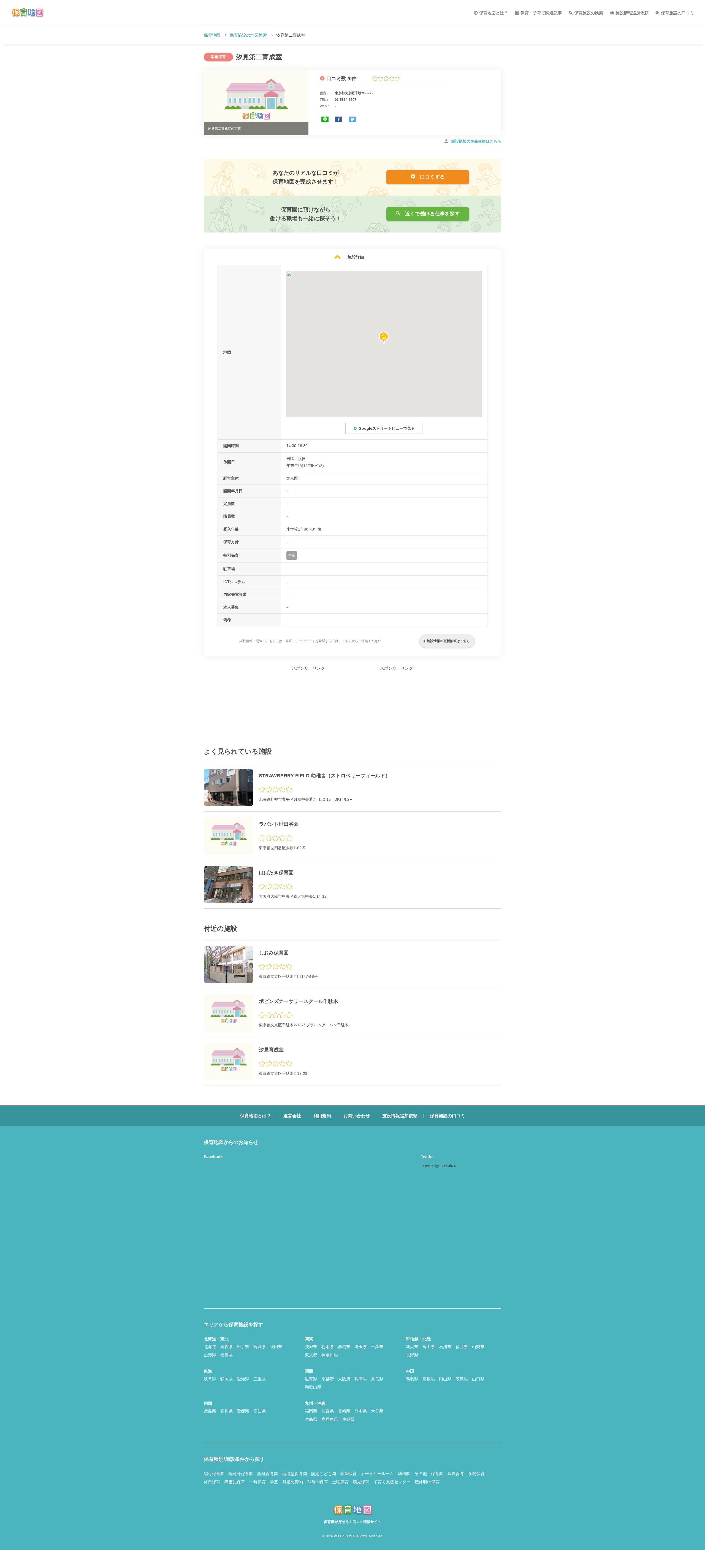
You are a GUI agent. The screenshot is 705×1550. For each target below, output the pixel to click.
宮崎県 (311, 1419)
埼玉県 (360, 1346)
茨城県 (311, 1346)
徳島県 (210, 1411)
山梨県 (478, 1346)
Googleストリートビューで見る (387, 428)
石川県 (445, 1346)
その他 (420, 1473)
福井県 (461, 1346)
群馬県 (344, 1346)
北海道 (210, 1346)
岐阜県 (210, 1378)
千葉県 (377, 1346)
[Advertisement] (308, 706)
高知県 (259, 1411)
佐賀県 (327, 1411)
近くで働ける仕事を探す (432, 214)
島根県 (428, 1378)
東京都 (311, 1354)
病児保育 (361, 1481)
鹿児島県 (329, 1419)
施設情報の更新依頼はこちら (476, 141)
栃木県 (327, 1346)
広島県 (461, 1378)
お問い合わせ (356, 1115)
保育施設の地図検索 (248, 35)
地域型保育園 (294, 1473)
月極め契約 (292, 1481)
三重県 (259, 1378)
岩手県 (243, 1346)
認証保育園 (267, 1473)
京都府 (327, 1378)
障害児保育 (234, 1481)
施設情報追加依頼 (632, 12)
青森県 (226, 1346)
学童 (274, 1481)
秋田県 (276, 1346)
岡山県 (445, 1378)
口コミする (432, 177)
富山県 (428, 1346)
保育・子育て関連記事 (541, 12)
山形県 (210, 1354)
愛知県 (243, 1378)
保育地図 (212, 35)
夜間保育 (476, 1473)
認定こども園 (323, 1473)
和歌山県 (313, 1387)
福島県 (226, 1354)
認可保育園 (214, 1473)
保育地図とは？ (493, 12)
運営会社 (292, 1115)
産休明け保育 (427, 1481)
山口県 (478, 1378)
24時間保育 (317, 1481)
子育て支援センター (392, 1481)
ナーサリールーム (377, 1473)
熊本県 (360, 1411)
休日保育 (212, 1481)
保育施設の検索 (588, 12)
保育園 (437, 1473)
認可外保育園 (241, 1473)
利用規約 (322, 1115)
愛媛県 (243, 1411)
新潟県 (412, 1346)
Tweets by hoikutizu (438, 1165)
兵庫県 (360, 1378)
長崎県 (344, 1411)
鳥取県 (412, 1378)
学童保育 (348, 1473)
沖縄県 (348, 1419)
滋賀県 (311, 1378)
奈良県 (377, 1378)
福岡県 (311, 1411)
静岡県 (226, 1378)
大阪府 (344, 1378)
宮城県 (259, 1346)
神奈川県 (329, 1354)
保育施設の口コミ (677, 12)
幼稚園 (404, 1473)
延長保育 (456, 1473)
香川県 (226, 1411)
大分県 (377, 1411)
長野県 (412, 1354)
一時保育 (257, 1481)
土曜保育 (340, 1481)
